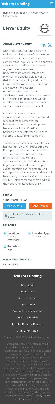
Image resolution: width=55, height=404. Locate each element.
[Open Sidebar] (51, 3)
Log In (11, 214)
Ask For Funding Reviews (27, 311)
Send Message (40, 206)
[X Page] (50, 45)
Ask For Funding (16, 4)
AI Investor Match (27, 330)
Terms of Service (27, 298)
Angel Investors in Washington (29, 12)
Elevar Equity (10, 16)
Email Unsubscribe (27, 317)
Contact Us (27, 284)
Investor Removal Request (27, 324)
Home (6, 12)
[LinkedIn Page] (43, 45)
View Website (14, 206)
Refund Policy (28, 291)
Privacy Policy (27, 304)
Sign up (23, 214)
